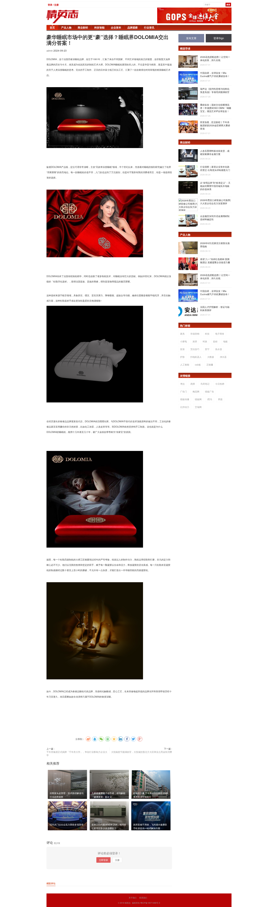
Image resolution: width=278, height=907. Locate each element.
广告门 (183, 391)
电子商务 (219, 333)
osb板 (198, 364)
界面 (220, 399)
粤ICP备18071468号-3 (150, 902)
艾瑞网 (198, 407)
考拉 (182, 383)
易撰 (192, 383)
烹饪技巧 (194, 349)
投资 (182, 349)
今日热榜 (219, 383)
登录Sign (218, 38)
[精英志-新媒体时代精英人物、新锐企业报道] (69, 16)
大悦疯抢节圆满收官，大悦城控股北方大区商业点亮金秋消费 (141, 751)
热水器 (218, 349)
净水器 (223, 356)
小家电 (183, 341)
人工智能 (184, 364)
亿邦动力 (184, 407)
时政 (205, 341)
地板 (225, 341)
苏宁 (207, 349)
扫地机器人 (196, 356)
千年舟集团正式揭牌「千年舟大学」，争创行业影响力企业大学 (76, 753)
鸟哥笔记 (204, 383)
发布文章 (191, 38)
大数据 (210, 356)
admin (49, 50)
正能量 (209, 364)
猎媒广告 (209, 391)
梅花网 (196, 391)
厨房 (195, 341)
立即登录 (103, 860)
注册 (117, 860)
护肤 (182, 356)
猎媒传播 (184, 399)
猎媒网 (198, 399)
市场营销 (194, 333)
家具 (182, 333)
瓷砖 (215, 341)
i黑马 (209, 399)
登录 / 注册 (53, 4)
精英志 (128, 902)
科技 (207, 333)
